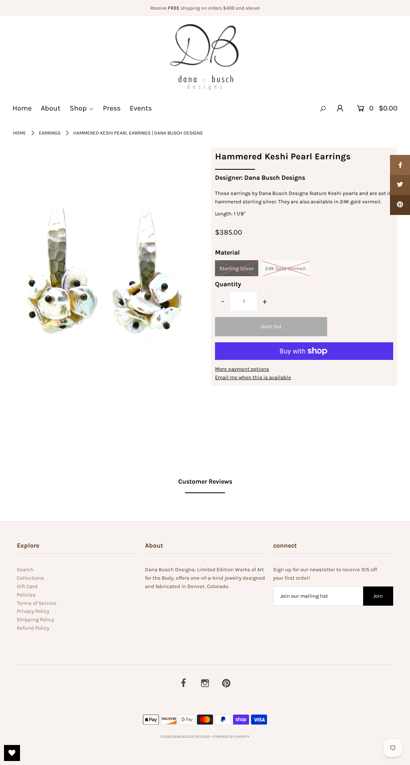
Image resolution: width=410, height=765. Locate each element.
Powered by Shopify (231, 737)
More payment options (242, 369)
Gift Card (27, 586)
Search (25, 569)
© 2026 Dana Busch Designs (185, 737)
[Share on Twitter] (400, 185)
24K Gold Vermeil (285, 268)
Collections (30, 578)
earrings (49, 133)
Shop (78, 108)
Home (22, 108)
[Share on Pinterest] (400, 205)
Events (141, 108)
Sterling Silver (236, 268)
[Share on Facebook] (400, 165)
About (50, 108)
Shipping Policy (35, 619)
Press (112, 108)
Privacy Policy (33, 611)
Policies (26, 595)
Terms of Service (36, 603)
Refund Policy (33, 628)
